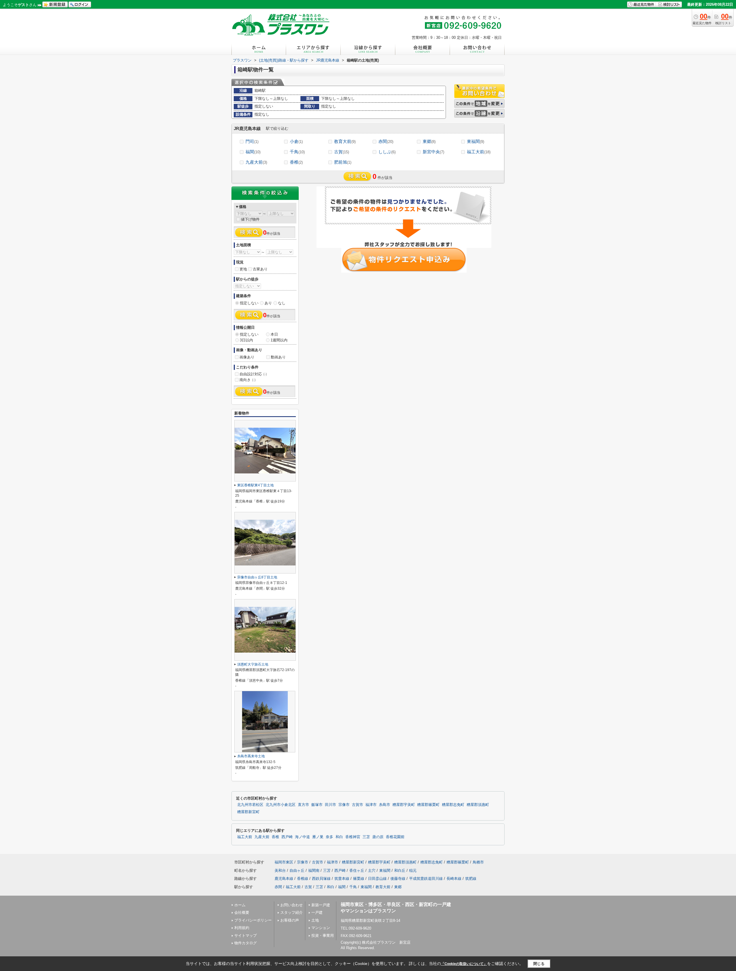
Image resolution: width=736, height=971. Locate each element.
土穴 (371, 870)
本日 (274, 334)
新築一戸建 (320, 905)
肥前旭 (342, 162)
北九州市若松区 (250, 805)
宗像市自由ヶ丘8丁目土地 (257, 577)
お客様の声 (289, 920)
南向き (247, 380)
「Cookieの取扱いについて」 (464, 964)
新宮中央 (433, 151)
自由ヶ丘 (297, 870)
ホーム (240, 905)
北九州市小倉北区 (281, 805)
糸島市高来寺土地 (251, 756)
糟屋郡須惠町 (478, 805)
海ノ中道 (302, 837)
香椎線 (302, 878)
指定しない (249, 303)
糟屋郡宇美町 (403, 805)
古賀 (341, 151)
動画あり (278, 357)
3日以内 (246, 340)
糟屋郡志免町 (453, 805)
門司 (252, 141)
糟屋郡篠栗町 (428, 805)
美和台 (280, 870)
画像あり (246, 357)
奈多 (329, 837)
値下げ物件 (250, 219)
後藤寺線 (397, 878)
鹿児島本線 (284, 878)
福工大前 (478, 151)
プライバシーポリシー (253, 920)
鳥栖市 (478, 862)
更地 (243, 269)
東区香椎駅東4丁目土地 (255, 485)
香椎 (296, 162)
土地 (315, 920)
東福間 (475, 141)
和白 (339, 837)
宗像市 (344, 805)
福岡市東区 (284, 862)
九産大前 (256, 162)
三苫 (366, 837)
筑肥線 (470, 878)
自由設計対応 (253, 374)
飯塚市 (317, 805)
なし (281, 303)
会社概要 (241, 912)
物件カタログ (245, 943)
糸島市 (384, 805)
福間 (253, 151)
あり (268, 303)
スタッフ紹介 (291, 912)
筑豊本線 (341, 878)
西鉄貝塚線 (321, 878)
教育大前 (345, 141)
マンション (320, 928)
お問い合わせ (291, 905)
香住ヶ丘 (356, 870)
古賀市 (357, 805)
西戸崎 (287, 837)
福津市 (371, 805)
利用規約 (241, 928)
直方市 (303, 805)
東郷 (429, 141)
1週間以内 (279, 340)
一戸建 (317, 912)
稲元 (413, 870)
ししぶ (387, 151)
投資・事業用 (322, 935)
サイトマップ (245, 935)
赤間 (385, 141)
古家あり (260, 269)
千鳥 (297, 151)
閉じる (539, 964)
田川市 (330, 805)
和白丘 (399, 870)
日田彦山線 (377, 878)
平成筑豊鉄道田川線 (426, 878)
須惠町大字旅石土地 (252, 664)
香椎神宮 (352, 837)
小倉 (296, 141)
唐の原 (378, 837)
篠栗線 (358, 878)
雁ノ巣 (317, 837)
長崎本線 (453, 878)
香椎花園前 (395, 837)
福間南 (313, 870)
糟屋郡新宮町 (248, 812)
